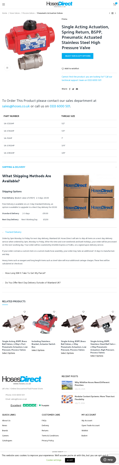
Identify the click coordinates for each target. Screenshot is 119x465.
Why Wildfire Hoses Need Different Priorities (92, 383)
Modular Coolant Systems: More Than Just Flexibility (95, 398)
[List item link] (29, 395)
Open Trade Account (91, 425)
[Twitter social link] (73, 89)
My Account (87, 420)
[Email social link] (77, 89)
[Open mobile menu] (4, 4)
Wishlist (85, 430)
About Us (6, 420)
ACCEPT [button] (70, 460)
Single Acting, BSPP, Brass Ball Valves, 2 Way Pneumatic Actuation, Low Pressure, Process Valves (73, 345)
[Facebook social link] (69, 89)
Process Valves (28, 13)
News (4, 425)
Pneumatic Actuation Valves (50, 13)
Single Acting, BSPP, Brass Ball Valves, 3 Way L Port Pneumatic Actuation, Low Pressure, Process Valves (15, 345)
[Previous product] (109, 13)
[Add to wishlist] (24, 311)
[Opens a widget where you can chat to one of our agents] (108, 460)
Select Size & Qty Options (77, 56)
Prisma (64, 19)
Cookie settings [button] (53, 460)
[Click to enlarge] (7, 68)
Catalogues (7, 440)
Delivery (45, 425)
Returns (45, 430)
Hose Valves (15, 13)
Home (5, 13)
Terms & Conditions (50, 435)
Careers (5, 435)
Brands (5, 430)
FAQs (44, 420)
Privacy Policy (48, 440)
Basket (85, 435)
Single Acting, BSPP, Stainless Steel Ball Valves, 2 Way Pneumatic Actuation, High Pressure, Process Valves (103, 346)
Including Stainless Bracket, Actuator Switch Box (43, 344)
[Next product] (115, 13)
